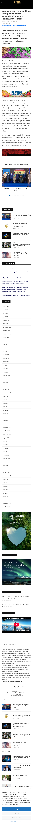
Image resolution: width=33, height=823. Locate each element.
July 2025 (5, 341)
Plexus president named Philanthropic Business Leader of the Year (21, 254)
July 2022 (5, 441)
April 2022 (5, 451)
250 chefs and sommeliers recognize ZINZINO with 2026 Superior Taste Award (21, 244)
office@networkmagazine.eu (18, 695)
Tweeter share (16, 25)
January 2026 (6, 320)
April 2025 (5, 351)
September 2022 (7, 434)
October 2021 (6, 472)
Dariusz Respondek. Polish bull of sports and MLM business (21, 756)
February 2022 (6, 458)
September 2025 (7, 334)
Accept (16, 809)
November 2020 (7, 503)
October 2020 (6, 507)
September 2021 (7, 476)
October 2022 (6, 431)
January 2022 (6, 462)
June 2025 (5, 344)
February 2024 (6, 375)
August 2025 (6, 337)
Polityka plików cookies (15, 821)
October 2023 (6, 389)
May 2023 (5, 406)
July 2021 (5, 482)
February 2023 (6, 417)
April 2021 (5, 493)
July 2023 (5, 399)
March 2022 (6, 455)
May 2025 (5, 348)
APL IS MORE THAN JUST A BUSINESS (12, 268)
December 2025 (7, 323)
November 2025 (7, 327)
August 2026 (6, 306)
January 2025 (6, 361)
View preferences (16, 817)
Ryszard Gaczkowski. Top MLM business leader (21, 766)
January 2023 (6, 420)
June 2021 (5, 486)
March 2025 (6, 355)
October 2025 (6, 330)
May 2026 (5, 313)
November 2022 (7, 427)
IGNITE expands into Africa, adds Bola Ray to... (16, 189)
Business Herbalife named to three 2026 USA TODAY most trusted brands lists (21, 234)
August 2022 (6, 438)
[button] (30, 789)
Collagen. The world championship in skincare (15, 278)
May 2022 (5, 448)
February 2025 (6, 358)
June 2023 (5, 403)
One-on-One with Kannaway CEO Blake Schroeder (16, 295)
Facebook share (6, 25)
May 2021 (5, 489)
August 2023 (6, 396)
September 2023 (7, 393)
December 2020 (7, 500)
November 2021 (7, 469)
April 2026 (5, 317)
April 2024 (5, 368)
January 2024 (6, 379)
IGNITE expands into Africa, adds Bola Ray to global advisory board (22, 215)
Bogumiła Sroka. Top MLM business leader (20, 776)
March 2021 (6, 496)
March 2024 (6, 372)
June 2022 (5, 444)
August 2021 (6, 479)
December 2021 (7, 465)
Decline (17, 813)
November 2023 (7, 386)
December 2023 (7, 382)
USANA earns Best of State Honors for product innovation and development (21, 225)
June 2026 (5, 310)
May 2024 (5, 365)
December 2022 (7, 424)
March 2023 (6, 413)
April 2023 (5, 410)
